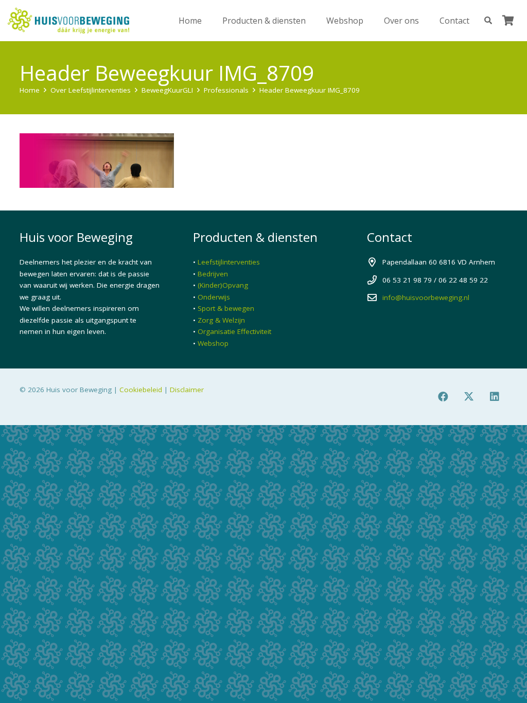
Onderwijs (214, 297)
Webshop (213, 343)
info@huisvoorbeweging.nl (425, 297)
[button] (313, 20)
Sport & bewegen (226, 308)
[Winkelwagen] (508, 20)
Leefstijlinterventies (229, 262)
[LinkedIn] (494, 397)
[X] (469, 397)
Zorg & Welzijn (221, 320)
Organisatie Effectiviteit (234, 331)
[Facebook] (443, 397)
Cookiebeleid (140, 389)
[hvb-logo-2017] (68, 20)
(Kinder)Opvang (223, 285)
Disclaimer (187, 389)
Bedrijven (213, 273)
